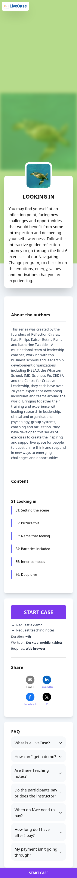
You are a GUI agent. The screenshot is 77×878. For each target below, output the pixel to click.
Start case (38, 612)
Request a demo (29, 625)
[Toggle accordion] (38, 742)
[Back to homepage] (15, 6)
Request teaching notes (35, 630)
